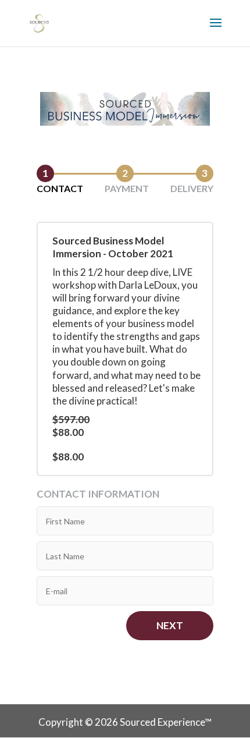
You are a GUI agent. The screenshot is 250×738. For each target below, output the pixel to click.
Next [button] (169, 625)
